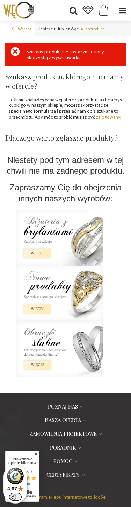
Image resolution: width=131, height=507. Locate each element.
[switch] (15, 497)
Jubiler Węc (68, 28)
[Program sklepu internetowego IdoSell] (66, 497)
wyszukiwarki (65, 57)
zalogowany (108, 117)
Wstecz (24, 28)
